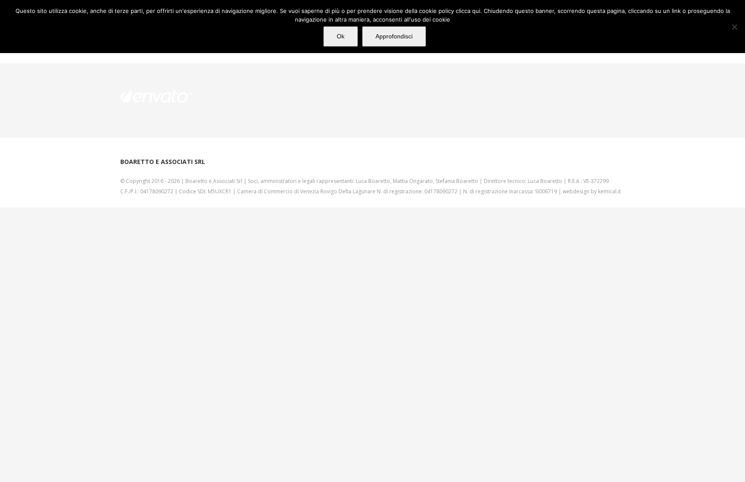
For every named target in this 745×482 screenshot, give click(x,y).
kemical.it (609, 191)
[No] (734, 26)
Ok (340, 36)
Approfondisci (394, 36)
